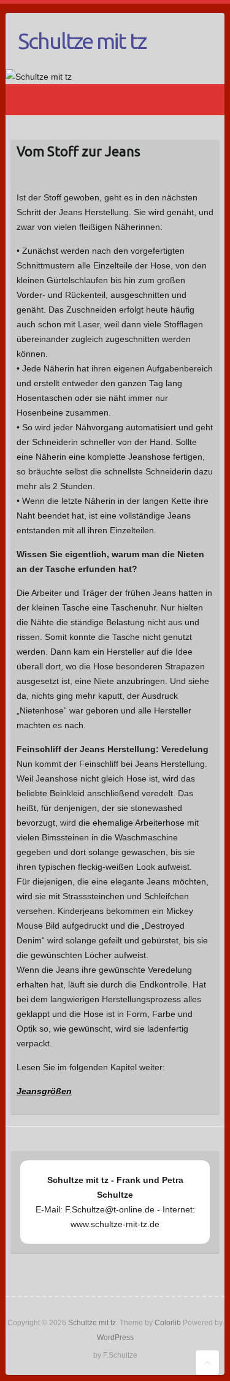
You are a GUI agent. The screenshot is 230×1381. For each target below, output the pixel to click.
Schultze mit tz (82, 40)
